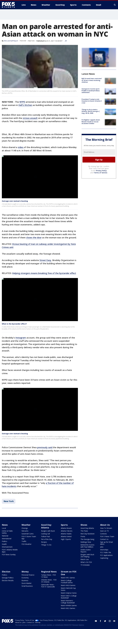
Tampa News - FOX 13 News (48, 576)
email (114, 621)
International (6, 538)
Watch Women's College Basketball (68, 601)
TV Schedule (85, 565)
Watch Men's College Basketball (69, 597)
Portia (83, 536)
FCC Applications (106, 555)
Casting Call (45, 534)
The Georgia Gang (87, 539)
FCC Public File (105, 552)
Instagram (20, 337)
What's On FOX (86, 562)
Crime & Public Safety (7, 532)
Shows (84, 524)
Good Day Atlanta (46, 526)
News (5, 524)
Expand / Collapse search (114, 4)
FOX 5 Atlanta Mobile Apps (10, 551)
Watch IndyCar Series (69, 593)
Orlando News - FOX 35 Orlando (48, 581)
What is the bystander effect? (14, 324)
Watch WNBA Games (69, 605)
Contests (103, 534)
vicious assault (30, 118)
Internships (104, 550)
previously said (45, 447)
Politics (4, 541)
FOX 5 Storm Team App (29, 537)
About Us (105, 524)
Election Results (8, 580)
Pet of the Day (46, 539)
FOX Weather (26, 544)
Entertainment (7, 547)
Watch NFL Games (68, 578)
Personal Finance (28, 575)
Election (6, 571)
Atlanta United (66, 536)
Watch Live (85, 559)
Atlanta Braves (66, 528)
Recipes (44, 542)
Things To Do (46, 545)
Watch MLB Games (68, 585)
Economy (25, 578)
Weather (26, 524)
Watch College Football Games (67, 581)
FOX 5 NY (23, 41)
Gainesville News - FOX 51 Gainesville (48, 586)
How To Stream (106, 528)
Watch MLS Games (68, 608)
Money (25, 571)
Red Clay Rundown (87, 534)
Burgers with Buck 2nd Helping (87, 555)
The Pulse (84, 531)
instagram (110, 621)
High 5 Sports (66, 539)
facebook (100, 621)
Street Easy (45, 260)
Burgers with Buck (48, 531)
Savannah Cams (28, 534)
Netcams (25, 531)
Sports (64, 524)
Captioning (104, 558)
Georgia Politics (7, 578)
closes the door (34, 237)
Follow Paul (45, 536)
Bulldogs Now (86, 542)
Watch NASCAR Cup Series (68, 589)
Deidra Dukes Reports (86, 551)
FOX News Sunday (9, 554)
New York (31, 41)
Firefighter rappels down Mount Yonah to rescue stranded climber (91, 121)
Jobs (101, 547)
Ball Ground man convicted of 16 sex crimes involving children (92, 80)
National (5, 536)
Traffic (24, 541)
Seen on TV (104, 531)
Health (4, 544)
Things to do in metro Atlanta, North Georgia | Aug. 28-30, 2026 (91, 111)
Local (4, 528)
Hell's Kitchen (25, 105)
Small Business (27, 586)
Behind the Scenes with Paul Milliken (87, 546)
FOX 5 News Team (107, 536)
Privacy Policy (101, 170)
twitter (105, 621)
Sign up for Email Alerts (106, 543)
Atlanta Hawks (66, 534)
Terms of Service (100, 173)
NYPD (22, 101)
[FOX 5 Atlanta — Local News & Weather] (9, 5)
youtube (96, 621)
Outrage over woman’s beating (15, 201)
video (21, 147)
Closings (25, 528)
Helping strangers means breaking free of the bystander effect (44, 273)
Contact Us (104, 539)
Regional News (49, 571)
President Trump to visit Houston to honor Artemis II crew (92, 101)
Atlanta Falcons (66, 531)
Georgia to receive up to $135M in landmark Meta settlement (91, 90)
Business (25, 580)
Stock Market (26, 583)
